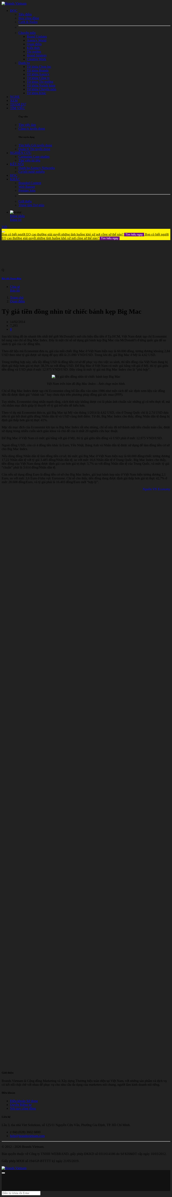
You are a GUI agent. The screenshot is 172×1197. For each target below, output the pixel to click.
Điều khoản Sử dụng (24, 1101)
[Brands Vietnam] (14, 3)
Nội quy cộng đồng (23, 1108)
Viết (4, 227)
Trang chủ (16, 297)
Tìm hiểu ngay (134, 234)
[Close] (3, 231)
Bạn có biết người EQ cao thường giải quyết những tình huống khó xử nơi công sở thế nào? (72, 234)
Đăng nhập (17, 216)
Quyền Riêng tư (20, 1104)
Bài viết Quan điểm (11, 278)
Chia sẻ (15, 286)
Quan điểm (17, 301)
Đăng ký (16, 219)
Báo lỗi (15, 290)
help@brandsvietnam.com (27, 1136)
